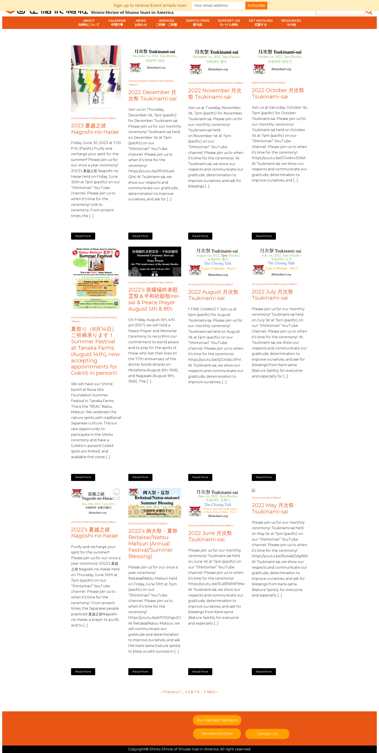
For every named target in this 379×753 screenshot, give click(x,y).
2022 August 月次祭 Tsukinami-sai (213, 295)
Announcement (80, 118)
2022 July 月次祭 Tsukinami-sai (272, 295)
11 (205, 692)
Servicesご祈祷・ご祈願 (166, 23)
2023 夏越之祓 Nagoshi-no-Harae (95, 129)
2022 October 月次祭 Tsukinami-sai (278, 93)
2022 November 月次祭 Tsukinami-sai (215, 93)
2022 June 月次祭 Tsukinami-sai (210, 536)
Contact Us (267, 734)
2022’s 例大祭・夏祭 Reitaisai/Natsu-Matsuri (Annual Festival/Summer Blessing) (153, 543)
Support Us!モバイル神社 (229, 23)
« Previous (170, 692)
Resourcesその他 (291, 23)
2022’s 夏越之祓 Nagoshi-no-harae (94, 533)
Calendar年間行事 (117, 23)
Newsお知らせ (141, 23)
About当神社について (89, 23)
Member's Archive (217, 734)
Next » (212, 692)
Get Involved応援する (261, 23)
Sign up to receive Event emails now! (150, 5)
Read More (83, 236)
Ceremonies (98, 118)
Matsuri (111, 118)
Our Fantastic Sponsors (217, 720)
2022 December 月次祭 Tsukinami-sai (152, 95)
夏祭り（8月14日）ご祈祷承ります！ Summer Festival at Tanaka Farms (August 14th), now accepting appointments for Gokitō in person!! (95, 351)
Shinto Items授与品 (197, 23)
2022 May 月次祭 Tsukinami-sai (273, 508)
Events (169, 80)
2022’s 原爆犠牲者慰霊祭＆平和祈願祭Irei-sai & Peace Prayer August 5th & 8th (154, 299)
